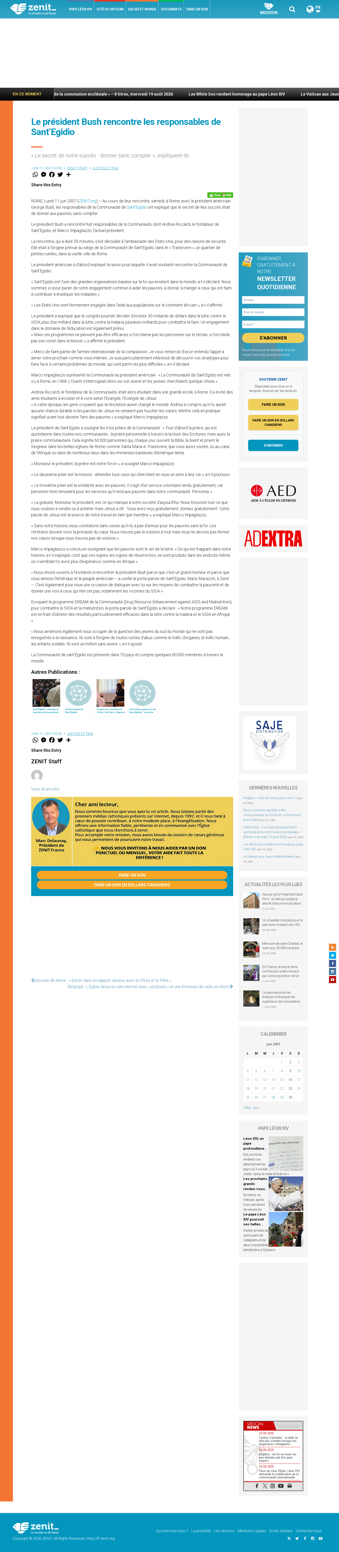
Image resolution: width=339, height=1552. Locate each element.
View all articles (45, 789)
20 (265, 1088)
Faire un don (197, 9)
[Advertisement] (169, 53)
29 (282, 1097)
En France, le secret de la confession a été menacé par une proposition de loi (280, 971)
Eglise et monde (142, 9)
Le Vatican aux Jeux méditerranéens (284, 94)
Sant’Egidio (137, 207)
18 (248, 1088)
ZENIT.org (87, 201)
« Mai (247, 1108)
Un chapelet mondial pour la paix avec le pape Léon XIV (282, 922)
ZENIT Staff (77, 168)
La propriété (201, 1531)
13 (265, 1080)
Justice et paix (105, 168)
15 (282, 1080)
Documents (171, 9)
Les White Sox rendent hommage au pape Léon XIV (185, 94)
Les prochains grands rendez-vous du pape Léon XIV (255, 1189)
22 (282, 1088)
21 (273, 1088)
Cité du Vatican (110, 9)
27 (265, 1097)
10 (299, 1071)
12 (256, 1080)
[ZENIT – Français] (38, 9)
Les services (224, 1531)
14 (273, 1080)
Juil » (256, 1108)
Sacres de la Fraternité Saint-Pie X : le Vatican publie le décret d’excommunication (282, 899)
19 (256, 1088)
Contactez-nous (309, 1531)
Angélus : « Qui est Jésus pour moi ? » (270, 798)
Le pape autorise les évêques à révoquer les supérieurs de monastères (281, 997)
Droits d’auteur (281, 1531)
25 (248, 1097)
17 (299, 1080)
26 (256, 1097)
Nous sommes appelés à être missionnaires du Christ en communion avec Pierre (272, 815)
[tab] (258, 1425)
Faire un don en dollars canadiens (132, 884)
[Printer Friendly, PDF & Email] (220, 195)
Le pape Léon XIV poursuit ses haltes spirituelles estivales (254, 1224)
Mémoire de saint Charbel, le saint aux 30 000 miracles (282, 946)
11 (248, 1080)
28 (273, 1097)
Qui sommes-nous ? (172, 1531)
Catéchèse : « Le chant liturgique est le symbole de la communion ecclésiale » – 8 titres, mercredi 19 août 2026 (272, 832)
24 (299, 1088)
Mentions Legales (252, 1531)
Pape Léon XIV (80, 9)
